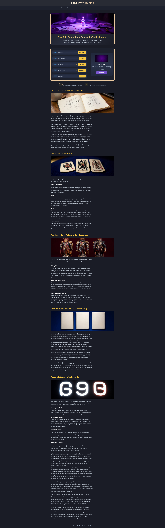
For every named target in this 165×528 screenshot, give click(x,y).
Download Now (101, 72)
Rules (85, 7)
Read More (81, 70)
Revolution (92, 7)
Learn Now (81, 52)
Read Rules (81, 64)
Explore (82, 58)
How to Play (70, 7)
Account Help (101, 7)
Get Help (82, 76)
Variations (78, 7)
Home (62, 7)
